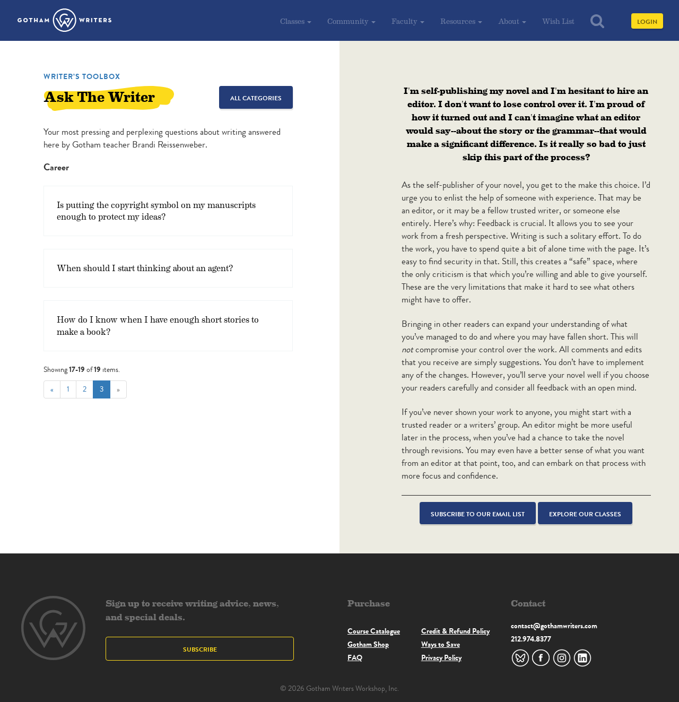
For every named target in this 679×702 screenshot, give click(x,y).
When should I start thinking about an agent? (145, 267)
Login (647, 21)
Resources (458, 21)
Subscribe (200, 649)
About (509, 21)
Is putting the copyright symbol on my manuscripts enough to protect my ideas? (156, 210)
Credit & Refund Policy (455, 631)
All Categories (256, 97)
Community (348, 21)
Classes (293, 21)
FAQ (354, 657)
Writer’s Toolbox (81, 76)
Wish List (558, 21)
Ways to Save (440, 644)
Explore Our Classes (585, 513)
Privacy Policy (441, 657)
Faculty (405, 21)
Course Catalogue (373, 631)
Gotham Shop (368, 644)
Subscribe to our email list (478, 513)
